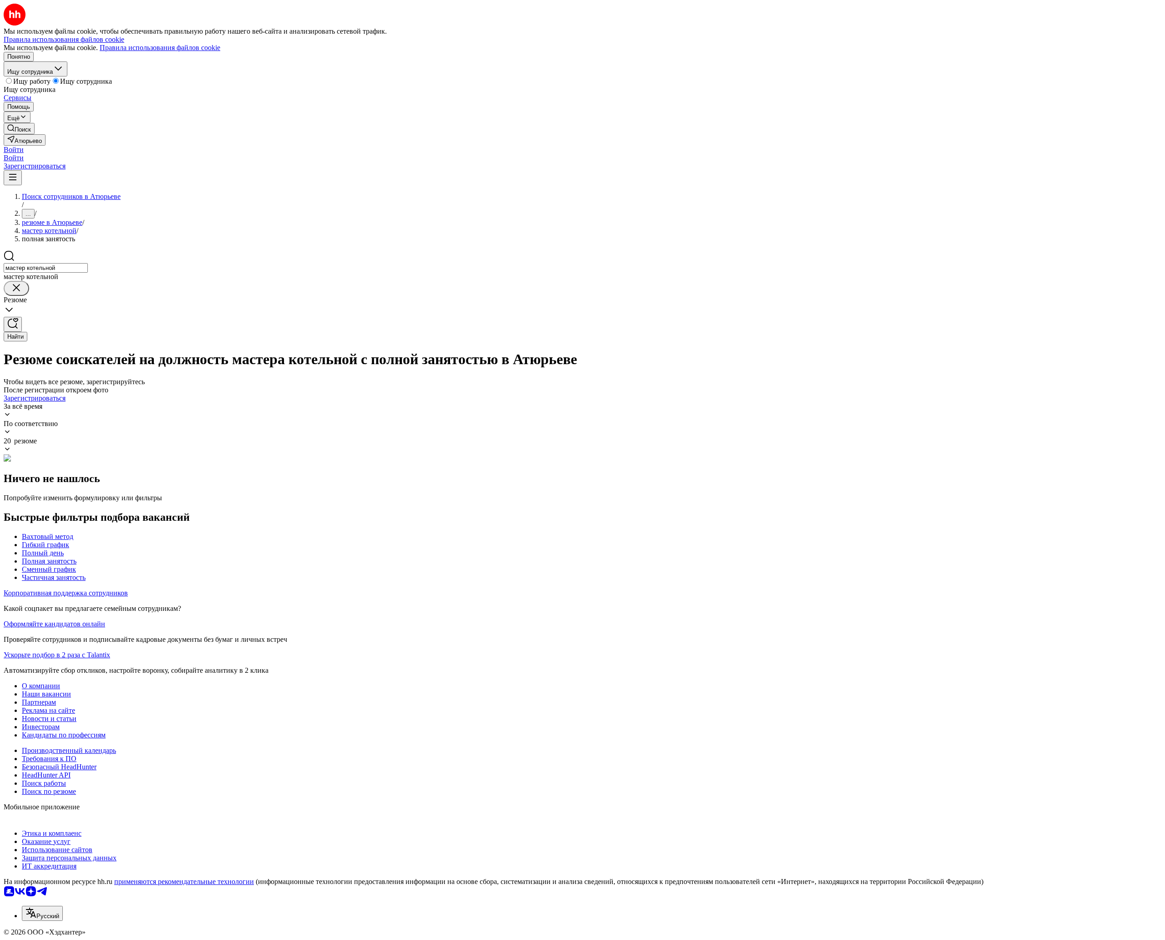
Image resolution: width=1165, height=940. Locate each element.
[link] (19, 128)
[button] (14, 149)
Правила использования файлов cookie (160, 47)
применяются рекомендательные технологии (184, 881)
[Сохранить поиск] (13, 324)
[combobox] (46, 268)
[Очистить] (16, 288)
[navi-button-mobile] (13, 177)
